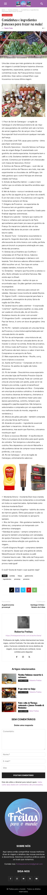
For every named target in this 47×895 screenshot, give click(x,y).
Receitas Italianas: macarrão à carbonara (30, 675)
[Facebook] (17, 590)
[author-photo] (23, 628)
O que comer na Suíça (26, 689)
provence (26, 579)
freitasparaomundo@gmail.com (29, 864)
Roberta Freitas (8, 28)
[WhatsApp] (34, 590)
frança (20, 576)
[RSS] (30, 879)
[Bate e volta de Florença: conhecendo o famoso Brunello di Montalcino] (9, 707)
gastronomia (29, 576)
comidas (12, 576)
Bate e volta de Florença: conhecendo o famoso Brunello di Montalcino (31, 705)
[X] (23, 590)
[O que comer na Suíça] (9, 693)
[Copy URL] (11, 590)
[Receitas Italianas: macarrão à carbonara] (9, 679)
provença (17, 579)
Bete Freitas (34, 711)
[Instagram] (23, 657)
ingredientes (7, 579)
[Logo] (23, 839)
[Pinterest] (28, 590)
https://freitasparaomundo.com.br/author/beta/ (23, 635)
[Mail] (23, 879)
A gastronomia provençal (8, 606)
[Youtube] (36, 879)
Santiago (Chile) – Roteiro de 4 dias (37, 606)
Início (3, 10)
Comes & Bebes (13, 10)
